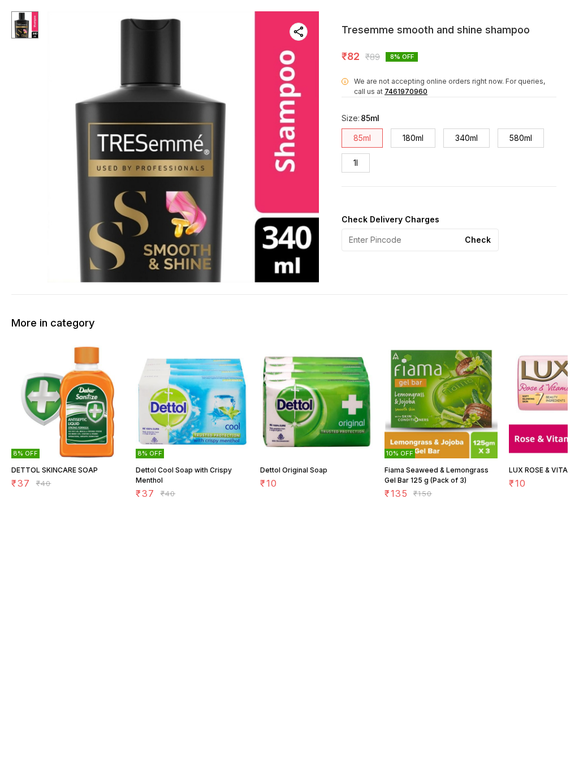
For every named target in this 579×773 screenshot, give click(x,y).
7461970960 (405, 91)
